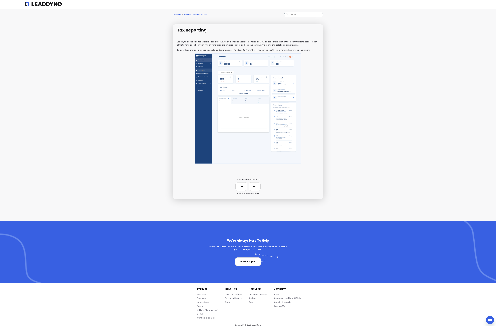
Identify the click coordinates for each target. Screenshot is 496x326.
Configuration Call (206, 317)
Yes (241, 186)
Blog (251, 302)
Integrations (203, 302)
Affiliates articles (200, 14)
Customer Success (258, 294)
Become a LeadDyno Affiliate (287, 298)
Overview (201, 294)
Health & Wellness (233, 294)
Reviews (253, 298)
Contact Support (248, 261)
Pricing (200, 306)
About (277, 294)
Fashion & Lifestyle (233, 298)
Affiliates (187, 14)
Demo (200, 313)
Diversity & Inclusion (283, 302)
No (254, 186)
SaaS (227, 302)
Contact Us (279, 306)
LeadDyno (177, 14)
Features (201, 298)
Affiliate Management (207, 310)
